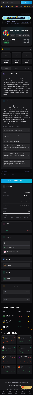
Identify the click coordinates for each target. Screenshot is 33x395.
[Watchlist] (24, 41)
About (6, 68)
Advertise (9, 389)
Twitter (19, 35)
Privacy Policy (23, 389)
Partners (15, 389)
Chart (16, 68)
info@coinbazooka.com (17, 385)
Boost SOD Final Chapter (17, 181)
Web (13, 35)
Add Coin (27, 2)
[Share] (28, 41)
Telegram (27, 35)
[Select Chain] (2, 7)
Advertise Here (26, 14)
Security (26, 68)
